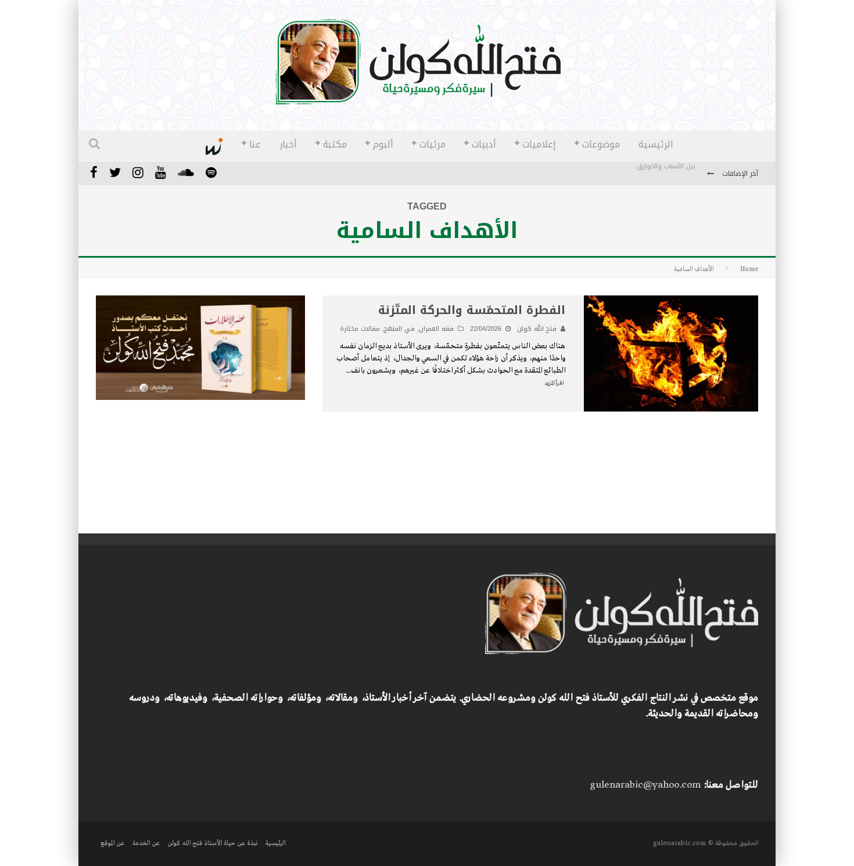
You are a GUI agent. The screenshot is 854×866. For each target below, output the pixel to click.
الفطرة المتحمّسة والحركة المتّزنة (471, 310)
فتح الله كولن (537, 329)
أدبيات (484, 144)
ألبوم (383, 144)
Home (749, 269)
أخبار (288, 144)
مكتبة (335, 144)
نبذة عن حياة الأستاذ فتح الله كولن (212, 843)
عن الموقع (112, 843)
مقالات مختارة (360, 329)
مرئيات (432, 144)
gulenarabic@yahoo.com (645, 785)
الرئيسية (655, 144)
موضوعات (601, 144)
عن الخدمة (146, 843)
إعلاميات (539, 144)
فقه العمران (436, 329)
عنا (255, 144)
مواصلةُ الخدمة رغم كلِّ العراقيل (649, 174)
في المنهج (399, 329)
